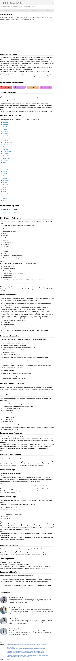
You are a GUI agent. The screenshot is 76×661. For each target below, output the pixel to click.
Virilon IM (5, 194)
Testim (5, 178)
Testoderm (6, 180)
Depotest (5, 145)
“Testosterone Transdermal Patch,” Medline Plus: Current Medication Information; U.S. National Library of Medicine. (28, 655)
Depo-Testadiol (7, 140)
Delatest (5, 131)
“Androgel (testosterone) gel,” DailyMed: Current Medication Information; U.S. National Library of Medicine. (26, 651)
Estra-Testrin (6, 158)
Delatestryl (6, 136)
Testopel (5, 185)
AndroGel (5, 124)
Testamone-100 (7, 176)
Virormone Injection (8, 196)
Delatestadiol (6, 133)
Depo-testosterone (8, 142)
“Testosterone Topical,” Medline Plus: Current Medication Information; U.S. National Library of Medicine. (25, 652)
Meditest (5, 169)
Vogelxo (5, 198)
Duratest (5, 153)
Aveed (5, 127)
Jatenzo (5, 167)
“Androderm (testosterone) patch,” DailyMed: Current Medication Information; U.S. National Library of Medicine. (27, 644)
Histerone (5, 165)
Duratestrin (6, 156)
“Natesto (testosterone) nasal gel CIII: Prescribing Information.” (18, 656)
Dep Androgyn (7, 138)
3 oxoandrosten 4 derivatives (10, 213)
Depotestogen (7, 147)
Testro (4, 187)
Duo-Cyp (5, 149)
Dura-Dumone (7, 151)
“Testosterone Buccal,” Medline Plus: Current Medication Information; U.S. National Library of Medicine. (25, 653)
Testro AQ (5, 189)
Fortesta (5, 162)
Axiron (5, 129)
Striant (5, 174)
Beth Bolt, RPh (10, 642)
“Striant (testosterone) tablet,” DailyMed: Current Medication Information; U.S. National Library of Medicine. (26, 648)
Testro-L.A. (6, 191)
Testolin (5, 182)
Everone (5, 160)
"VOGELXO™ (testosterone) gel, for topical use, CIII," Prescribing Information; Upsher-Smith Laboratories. (26, 657)
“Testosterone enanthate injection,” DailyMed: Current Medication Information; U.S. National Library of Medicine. (27, 649)
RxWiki (8, 659)
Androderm (6, 122)
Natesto (5, 171)
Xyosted (5, 200)
